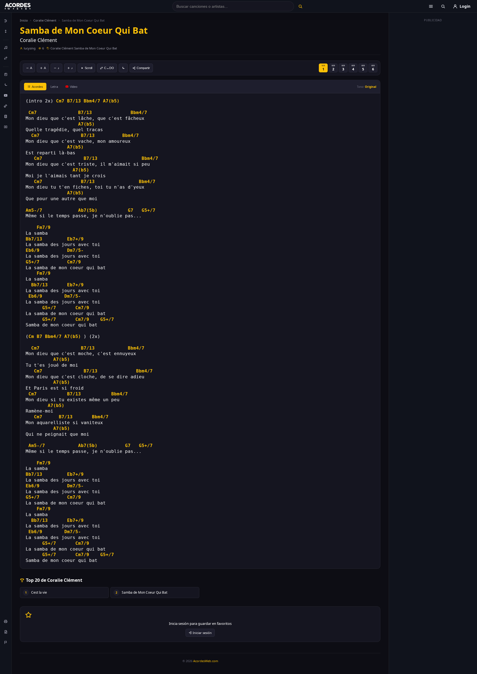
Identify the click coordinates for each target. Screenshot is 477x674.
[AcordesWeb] (24, 6)
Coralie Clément (44, 20)
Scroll (88, 68)
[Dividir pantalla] (5, 126)
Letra (54, 86)
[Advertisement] (433, 107)
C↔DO (109, 68)
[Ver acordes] (5, 116)
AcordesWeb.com (205, 661)
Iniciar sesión (202, 633)
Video (73, 86)
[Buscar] (300, 6)
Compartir (143, 68)
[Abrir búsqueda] (443, 6)
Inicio (24, 20)
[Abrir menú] (431, 6)
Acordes (37, 86)
